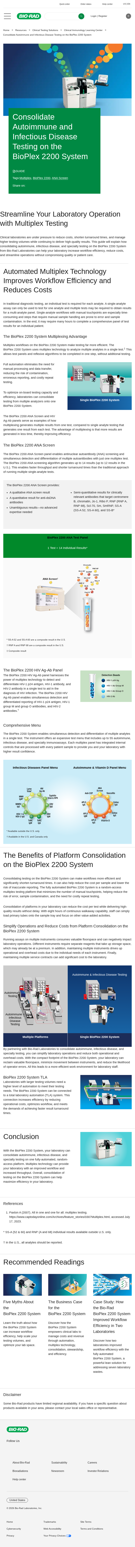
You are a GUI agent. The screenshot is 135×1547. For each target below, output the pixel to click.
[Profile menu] (114, 16)
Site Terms (85, 1521)
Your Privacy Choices (54, 1535)
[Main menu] (7, 16)
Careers (92, 1462)
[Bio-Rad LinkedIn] (45, 185)
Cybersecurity (14, 1528)
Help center (19, 1479)
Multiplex (25, 178)
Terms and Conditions (91, 1528)
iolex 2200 (41, 178)
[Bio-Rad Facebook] (38, 185)
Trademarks (49, 1521)
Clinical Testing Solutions (45, 30)
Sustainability (59, 1462)
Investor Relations (98, 1471)
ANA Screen (60, 178)
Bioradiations (20, 1471)
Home (6, 30)
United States (17, 1500)
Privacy (10, 1535)
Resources (21, 30)
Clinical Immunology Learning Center (83, 30)
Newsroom (57, 1471)
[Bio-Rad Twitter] (31, 185)
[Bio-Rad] (18, 1429)
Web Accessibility (52, 1528)
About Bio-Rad (21, 1462)
